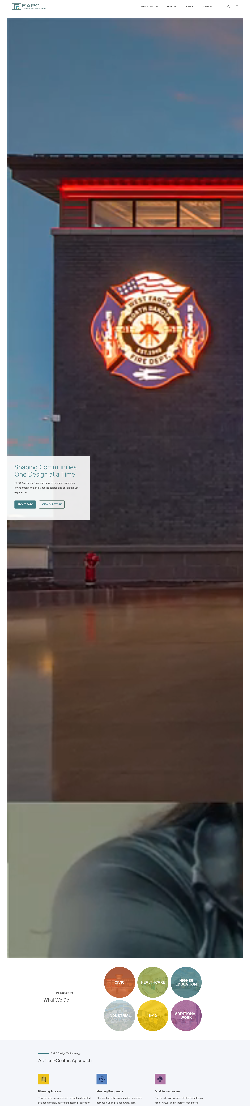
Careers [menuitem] (207, 7)
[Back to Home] (29, 6)
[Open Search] (228, 6)
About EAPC (25, 504)
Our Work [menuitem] (190, 7)
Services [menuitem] (171, 7)
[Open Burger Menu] (237, 6)
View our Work (52, 504)
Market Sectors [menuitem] (149, 7)
